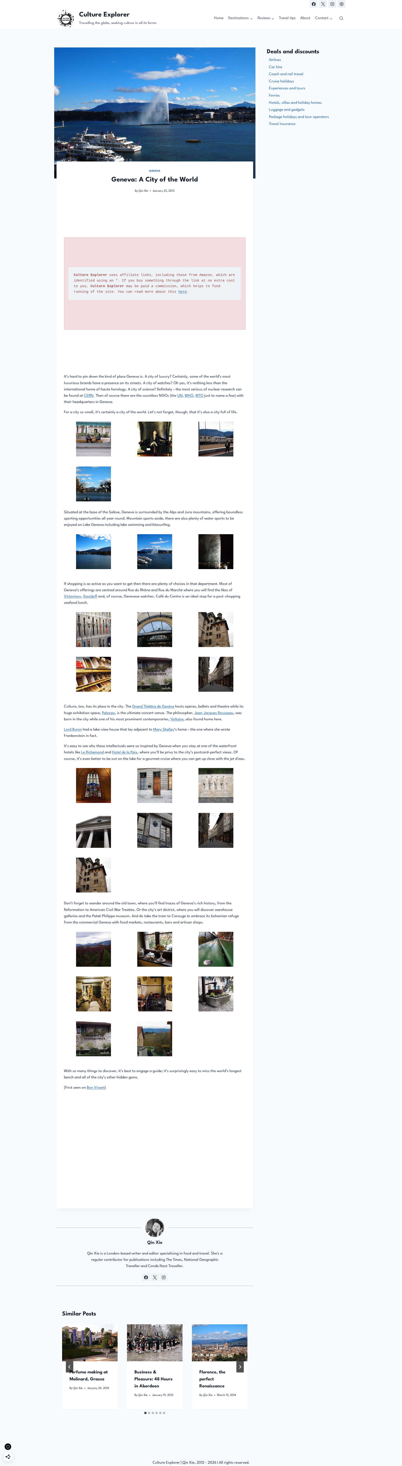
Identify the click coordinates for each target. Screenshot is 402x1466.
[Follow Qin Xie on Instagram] (164, 1277)
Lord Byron (73, 729)
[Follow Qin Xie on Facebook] (146, 1277)
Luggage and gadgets (287, 110)
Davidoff (90, 596)
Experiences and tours (287, 88)
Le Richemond (92, 752)
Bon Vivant (96, 1088)
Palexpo (108, 713)
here (182, 292)
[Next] (240, 1366)
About (305, 18)
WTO (199, 396)
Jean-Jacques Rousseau (213, 713)
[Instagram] (332, 4)
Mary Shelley (163, 729)
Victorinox (72, 596)
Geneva (155, 171)
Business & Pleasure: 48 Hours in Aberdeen (153, 1379)
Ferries (274, 95)
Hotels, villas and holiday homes (295, 103)
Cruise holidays (281, 81)
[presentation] (90, 1342)
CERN (89, 396)
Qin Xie (143, 190)
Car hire (275, 67)
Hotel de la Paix (124, 752)
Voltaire (177, 719)
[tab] (145, 1413)
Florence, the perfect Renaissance (212, 1379)
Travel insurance (282, 124)
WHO (189, 396)
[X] (323, 4)
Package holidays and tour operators (299, 117)
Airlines (275, 60)
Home (219, 18)
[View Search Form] (341, 18)
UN (180, 396)
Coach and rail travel (286, 74)
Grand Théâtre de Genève (153, 706)
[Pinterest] (341, 4)
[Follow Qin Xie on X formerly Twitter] (155, 1277)
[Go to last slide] (69, 1366)
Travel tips (287, 18)
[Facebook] (314, 4)
